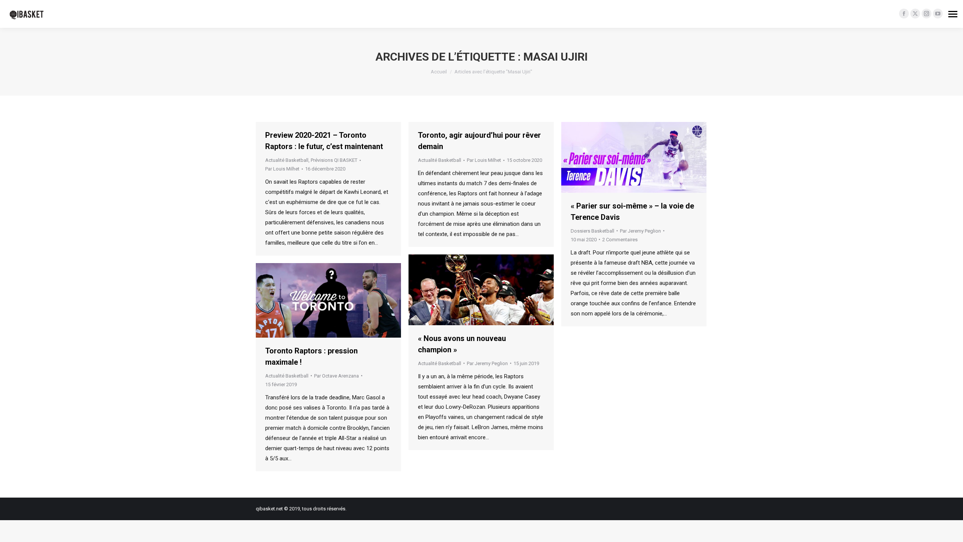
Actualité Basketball (286, 160)
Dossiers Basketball (592, 231)
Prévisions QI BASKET (334, 160)
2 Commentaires (620, 239)
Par (282, 169)
